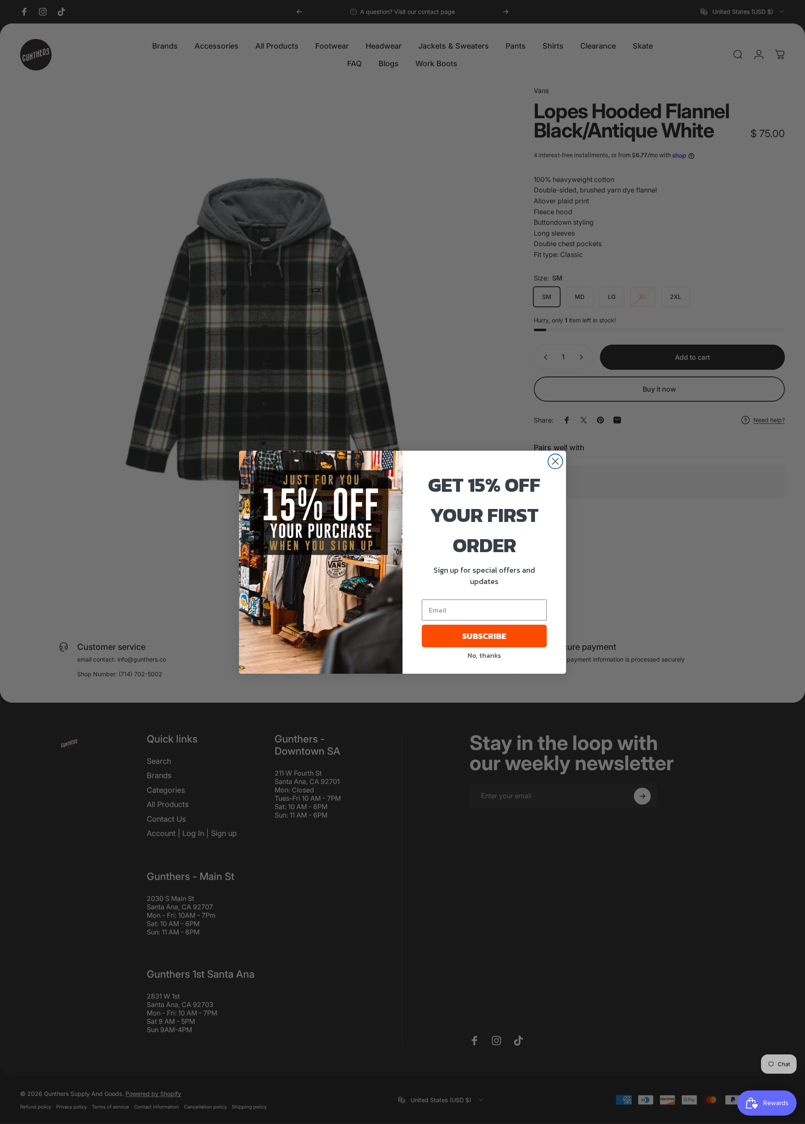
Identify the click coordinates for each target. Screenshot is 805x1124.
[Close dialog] (555, 461)
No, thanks (484, 655)
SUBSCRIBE (484, 636)
